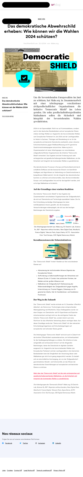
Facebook (8, 443)
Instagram (41, 443)
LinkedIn (58, 443)
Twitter (25, 443)
